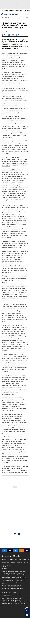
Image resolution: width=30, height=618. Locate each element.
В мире (24, 559)
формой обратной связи (16, 598)
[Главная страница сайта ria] (9, 14)
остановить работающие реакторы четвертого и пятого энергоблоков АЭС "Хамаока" (14, 365)
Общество (10, 559)
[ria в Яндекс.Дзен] (10, 550)
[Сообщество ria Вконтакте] (15, 550)
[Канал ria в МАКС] (4, 550)
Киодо (3, 68)
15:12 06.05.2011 (6, 17)
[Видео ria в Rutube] (27, 550)
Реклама (13, 562)
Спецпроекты (5, 562)
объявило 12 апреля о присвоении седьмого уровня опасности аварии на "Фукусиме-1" (14, 404)
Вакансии (4, 568)
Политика (4, 559)
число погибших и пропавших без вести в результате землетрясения (15, 468)
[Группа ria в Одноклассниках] (21, 550)
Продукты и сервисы (22, 562)
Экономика (18, 559)
